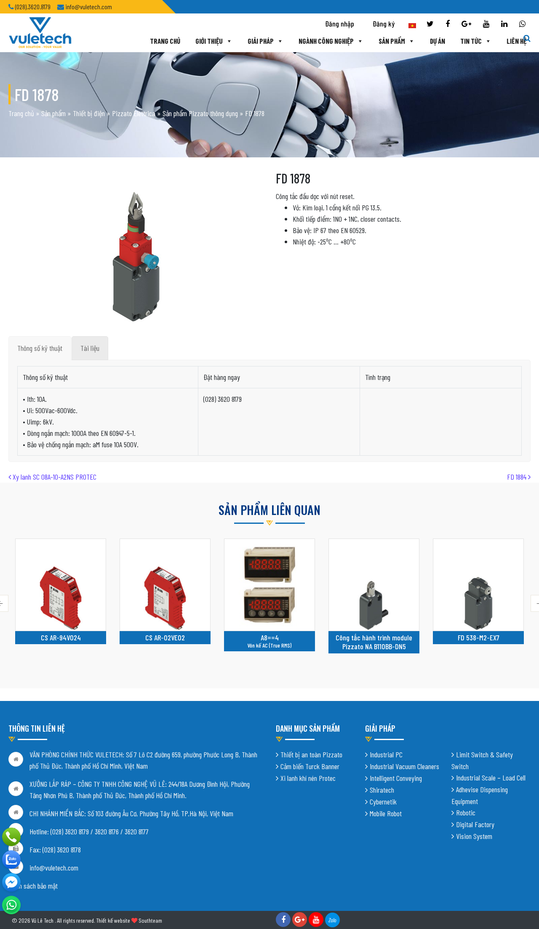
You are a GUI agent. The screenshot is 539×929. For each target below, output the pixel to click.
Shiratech (382, 789)
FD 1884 (517, 476)
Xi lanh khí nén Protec (308, 778)
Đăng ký (384, 23)
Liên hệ (516, 41)
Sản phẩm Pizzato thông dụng (200, 113)
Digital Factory (475, 824)
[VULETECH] (11, 859)
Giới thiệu (209, 41)
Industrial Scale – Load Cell (491, 777)
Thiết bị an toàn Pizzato (311, 754)
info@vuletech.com (53, 867)
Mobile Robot (386, 813)
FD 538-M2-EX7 (478, 637)
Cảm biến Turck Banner (309, 766)
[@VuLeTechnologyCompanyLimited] (11, 882)
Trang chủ (165, 41)
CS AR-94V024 (61, 637)
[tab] (39, 348)
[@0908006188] (11, 905)
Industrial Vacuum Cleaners (404, 766)
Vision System (474, 836)
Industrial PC (386, 754)
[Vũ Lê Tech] (40, 32)
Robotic (465, 812)
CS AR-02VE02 (165, 637)
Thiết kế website (113, 920)
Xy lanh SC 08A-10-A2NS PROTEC (53, 476)
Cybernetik (383, 801)
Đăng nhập (339, 23)
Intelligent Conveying (396, 778)
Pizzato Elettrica (133, 113)
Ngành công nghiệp (326, 41)
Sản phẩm (392, 41)
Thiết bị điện (89, 113)
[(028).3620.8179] (11, 837)
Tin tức (471, 41)
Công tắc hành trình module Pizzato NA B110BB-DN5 (374, 642)
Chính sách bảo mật (33, 885)
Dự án (437, 41)
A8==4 (270, 637)
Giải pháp (261, 41)
